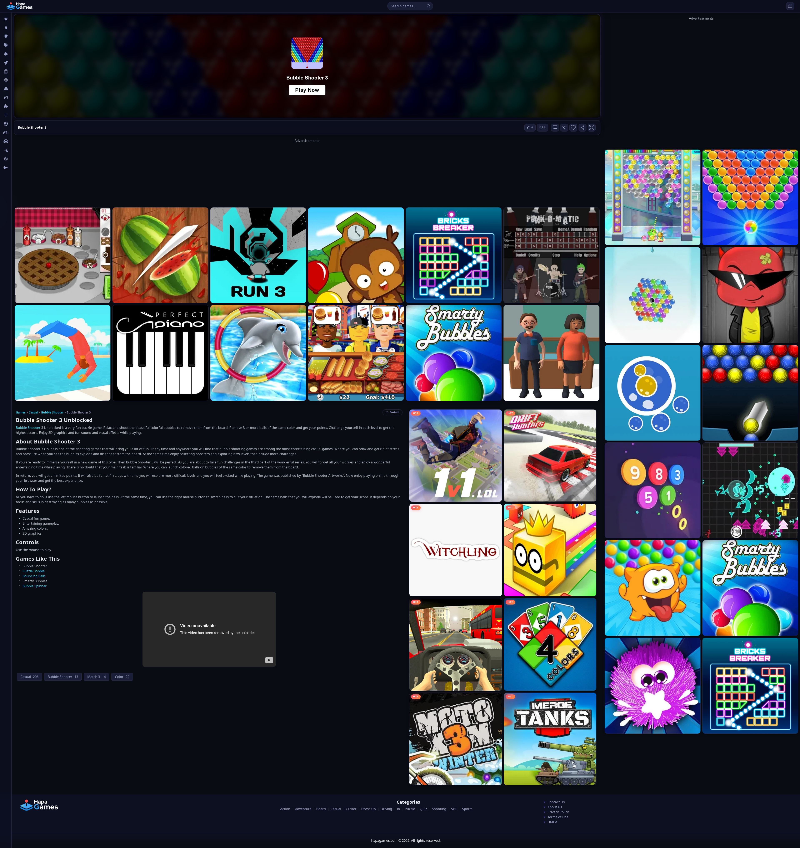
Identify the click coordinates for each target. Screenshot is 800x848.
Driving (386, 809)
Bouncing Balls (34, 576)
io (15, 98)
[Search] (428, 6)
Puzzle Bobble (33, 571)
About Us (555, 807)
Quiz (423, 809)
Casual (33, 412)
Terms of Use (558, 817)
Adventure (303, 809)
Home (18, 19)
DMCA (552, 822)
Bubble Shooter (52, 412)
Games (21, 412)
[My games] (790, 6)
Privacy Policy (558, 812)
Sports (467, 809)
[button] (564, 128)
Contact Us (556, 802)
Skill (454, 809)
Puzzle (410, 809)
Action (285, 809)
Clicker (351, 809)
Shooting (439, 809)
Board (18, 71)
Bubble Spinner (34, 586)
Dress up (368, 809)
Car (16, 141)
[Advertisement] (307, 172)
